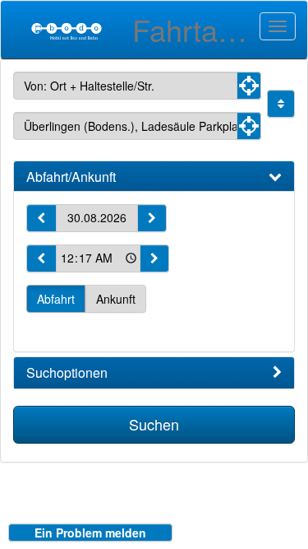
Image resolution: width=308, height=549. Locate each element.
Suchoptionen (67, 372)
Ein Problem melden (90, 532)
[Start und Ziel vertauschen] (281, 104)
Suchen (154, 424)
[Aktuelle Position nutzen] (249, 86)
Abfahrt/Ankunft (71, 177)
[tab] (154, 177)
